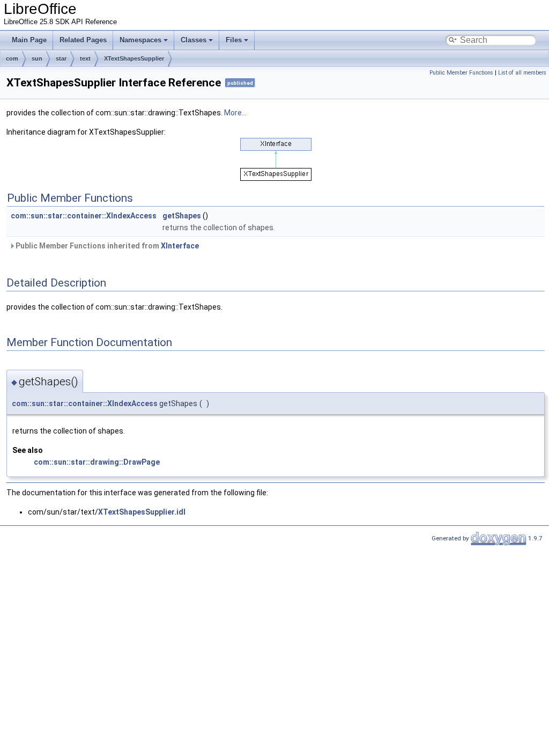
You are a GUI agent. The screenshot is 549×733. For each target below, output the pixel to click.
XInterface (180, 245)
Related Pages (83, 40)
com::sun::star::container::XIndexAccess (84, 215)
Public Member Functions (461, 72)
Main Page (29, 40)
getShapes (181, 215)
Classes (193, 40)
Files (234, 40)
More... (235, 112)
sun (37, 58)
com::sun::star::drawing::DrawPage (97, 462)
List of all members (522, 72)
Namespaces (140, 40)
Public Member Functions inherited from (106, 245)
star (61, 58)
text (85, 58)
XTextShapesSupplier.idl (142, 512)
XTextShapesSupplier (134, 58)
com (12, 58)
